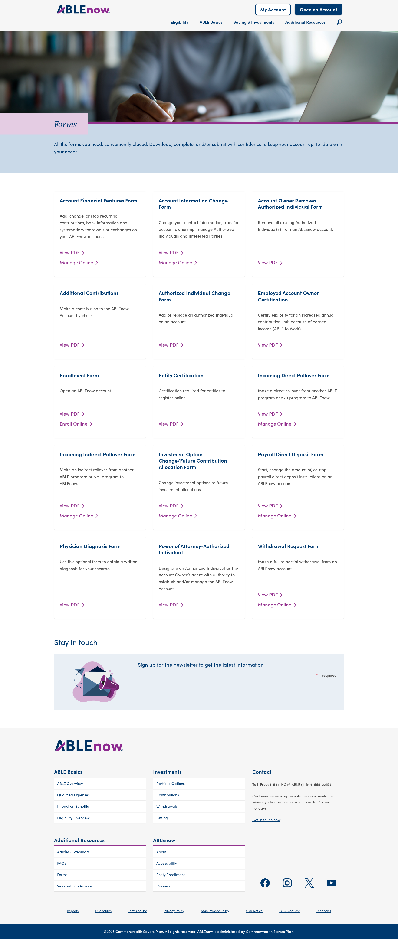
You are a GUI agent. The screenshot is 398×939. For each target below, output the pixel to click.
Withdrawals (167, 806)
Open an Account (318, 9)
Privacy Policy (174, 911)
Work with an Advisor (74, 885)
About (161, 851)
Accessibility (166, 863)
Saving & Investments (254, 22)
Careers (163, 885)
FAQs (61, 863)
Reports (73, 911)
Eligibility (179, 22)
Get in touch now (266, 819)
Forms (62, 874)
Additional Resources (305, 22)
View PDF (70, 252)
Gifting (162, 817)
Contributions (167, 794)
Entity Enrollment (170, 874)
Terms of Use (137, 911)
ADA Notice (254, 911)
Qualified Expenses (73, 794)
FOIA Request (289, 911)
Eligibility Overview (73, 817)
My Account (273, 9)
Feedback (323, 911)
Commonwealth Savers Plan (269, 931)
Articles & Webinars (73, 851)
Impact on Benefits (73, 806)
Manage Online (77, 262)
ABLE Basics (211, 22)
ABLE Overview (70, 783)
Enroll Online (74, 423)
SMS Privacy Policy (215, 911)
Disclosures (103, 911)
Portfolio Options (170, 783)
